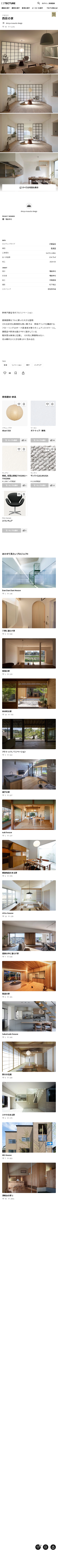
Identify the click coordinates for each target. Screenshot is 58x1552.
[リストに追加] (24, 404)
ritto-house (7, 913)
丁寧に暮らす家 (8, 630)
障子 (28, 365)
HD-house (7, 1155)
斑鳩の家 (6, 671)
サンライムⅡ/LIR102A (39, 475)
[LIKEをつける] (19, 404)
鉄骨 (5, 365)
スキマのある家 (8, 1114)
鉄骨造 (53, 248)
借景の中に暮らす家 (10, 953)
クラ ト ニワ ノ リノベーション (14, 751)
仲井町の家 (7, 711)
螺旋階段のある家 (9, 872)
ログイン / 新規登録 (48, 3)
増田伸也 (8, 219)
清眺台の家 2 (7, 1195)
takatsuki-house (10, 1034)
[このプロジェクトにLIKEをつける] (3, 27)
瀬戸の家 (6, 792)
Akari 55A (6, 430)
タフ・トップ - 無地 (38, 430)
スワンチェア (7, 520)
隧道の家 (6, 993)
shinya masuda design (14, 23)
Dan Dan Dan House (11, 590)
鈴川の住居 (7, 1074)
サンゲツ (5, 473)
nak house (7, 832)
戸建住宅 (5, 15)
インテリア (37, 365)
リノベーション (51, 252)
